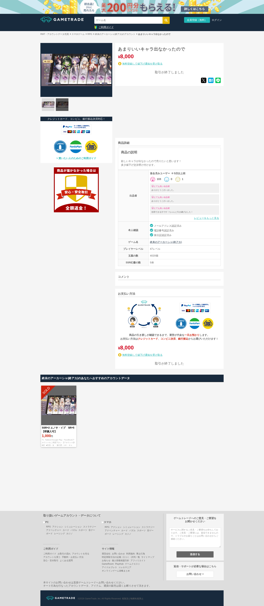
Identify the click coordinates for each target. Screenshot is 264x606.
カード (66, 530)
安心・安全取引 (50, 560)
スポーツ (82, 530)
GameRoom (108, 564)
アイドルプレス (109, 567)
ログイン (217, 20)
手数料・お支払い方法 (73, 557)
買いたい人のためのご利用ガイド (77, 158)
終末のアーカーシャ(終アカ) (166, 242)
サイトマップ (147, 557)
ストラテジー (89, 526)
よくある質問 (66, 560)
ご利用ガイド (106, 27)
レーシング (59, 533)
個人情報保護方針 (120, 560)
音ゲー (92, 530)
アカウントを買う (52, 557)
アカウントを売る (80, 553)
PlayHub (119, 564)
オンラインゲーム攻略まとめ (116, 571)
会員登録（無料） (197, 20)
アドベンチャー (53, 530)
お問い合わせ (118, 553)
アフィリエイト (138, 560)
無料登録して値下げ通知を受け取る (142, 63)
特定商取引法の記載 (111, 557)
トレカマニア (124, 567)
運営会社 (106, 553)
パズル (74, 530)
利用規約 (130, 553)
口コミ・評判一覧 (131, 557)
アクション (57, 526)
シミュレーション (73, 526)
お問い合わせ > (195, 574)
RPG (48, 526)
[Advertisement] (142, 111)
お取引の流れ (64, 553)
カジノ (69, 533)
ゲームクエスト (132, 564)
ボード (49, 533)
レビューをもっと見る (206, 218)
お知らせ (106, 560)
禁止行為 (140, 553)
